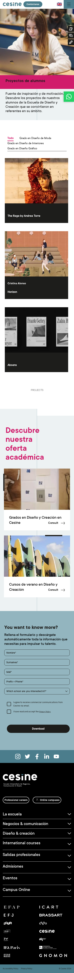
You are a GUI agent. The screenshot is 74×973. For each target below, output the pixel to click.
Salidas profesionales (21, 854)
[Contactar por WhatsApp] (69, 96)
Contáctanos (33, 4)
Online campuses (50, 800)
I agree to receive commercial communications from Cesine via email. (38, 704)
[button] (37, 691)
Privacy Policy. (45, 712)
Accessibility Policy (10, 969)
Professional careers (16, 800)
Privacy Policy (26, 969)
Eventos (10, 878)
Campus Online (16, 889)
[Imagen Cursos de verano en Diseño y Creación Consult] (37, 556)
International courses (21, 843)
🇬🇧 (59, 4)
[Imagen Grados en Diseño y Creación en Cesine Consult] (37, 489)
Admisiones (13, 866)
